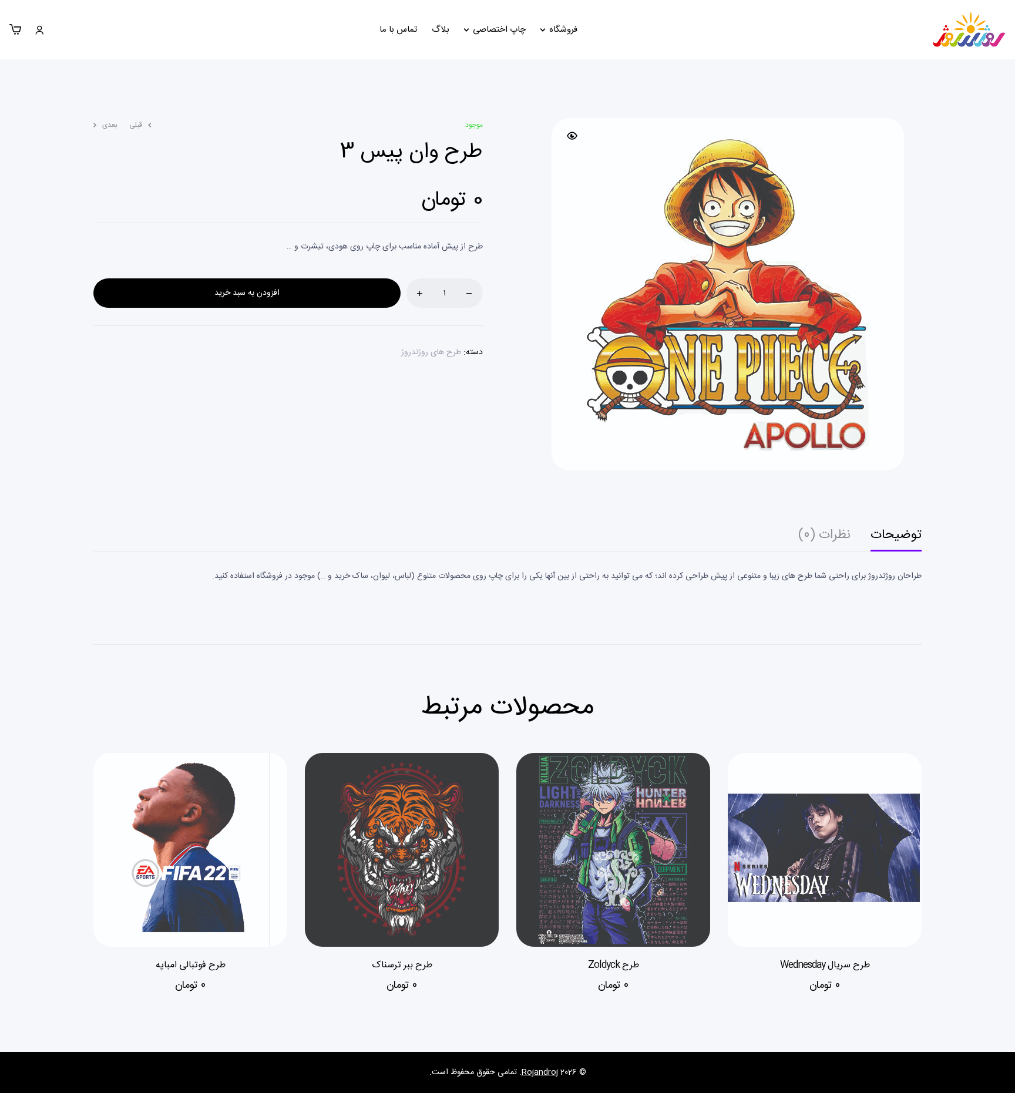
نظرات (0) (824, 537)
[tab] (896, 540)
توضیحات (896, 537)
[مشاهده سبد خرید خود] (15, 29)
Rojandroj (540, 1072)
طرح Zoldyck (613, 965)
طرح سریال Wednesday (825, 965)
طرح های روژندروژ (431, 352)
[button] (572, 136)
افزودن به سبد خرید (247, 293)
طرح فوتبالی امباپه (191, 965)
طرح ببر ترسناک (402, 965)
